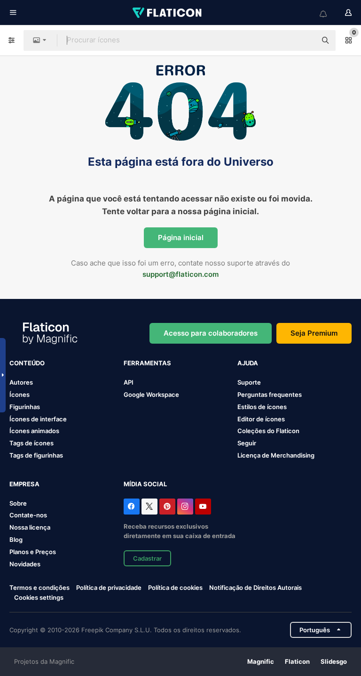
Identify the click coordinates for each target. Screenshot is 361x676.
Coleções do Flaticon (268, 431)
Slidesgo (334, 661)
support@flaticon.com (180, 274)
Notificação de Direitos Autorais (255, 587)
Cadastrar (147, 558)
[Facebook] (132, 507)
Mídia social (145, 484)
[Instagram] (185, 507)
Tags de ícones (31, 443)
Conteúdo (27, 363)
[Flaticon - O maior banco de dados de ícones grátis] (168, 13)
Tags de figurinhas (36, 455)
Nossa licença (29, 527)
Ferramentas (147, 363)
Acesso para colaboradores (211, 333)
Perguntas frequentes (269, 394)
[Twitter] (149, 507)
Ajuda (247, 363)
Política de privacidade (108, 587)
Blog (16, 539)
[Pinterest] (167, 507)
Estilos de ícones (262, 406)
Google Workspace (151, 394)
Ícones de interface (38, 419)
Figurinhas (24, 406)
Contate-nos (28, 515)
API (128, 382)
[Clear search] (304, 40)
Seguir (246, 443)
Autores (21, 382)
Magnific (260, 661)
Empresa (24, 484)
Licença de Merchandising (275, 455)
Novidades (24, 564)
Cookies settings (38, 597)
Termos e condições (39, 587)
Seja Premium (313, 333)
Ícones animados (34, 431)
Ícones (19, 394)
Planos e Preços (32, 551)
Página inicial (181, 237)
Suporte (249, 382)
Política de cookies (175, 587)
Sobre (18, 503)
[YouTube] (203, 507)
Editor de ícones (261, 419)
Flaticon (297, 661)
